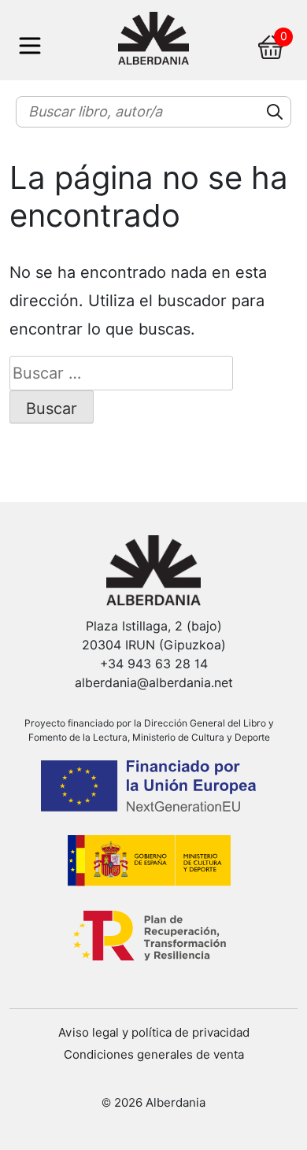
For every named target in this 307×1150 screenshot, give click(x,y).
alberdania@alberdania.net (154, 682)
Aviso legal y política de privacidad (154, 1033)
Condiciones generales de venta (154, 1055)
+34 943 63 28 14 (154, 663)
